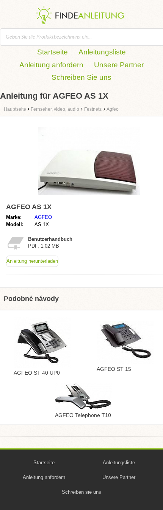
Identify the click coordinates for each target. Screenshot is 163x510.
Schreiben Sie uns (81, 77)
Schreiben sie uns (81, 492)
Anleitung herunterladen (32, 261)
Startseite (52, 52)
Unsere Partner (119, 65)
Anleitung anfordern (51, 65)
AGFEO (43, 217)
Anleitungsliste (102, 52)
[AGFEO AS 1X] (89, 196)
